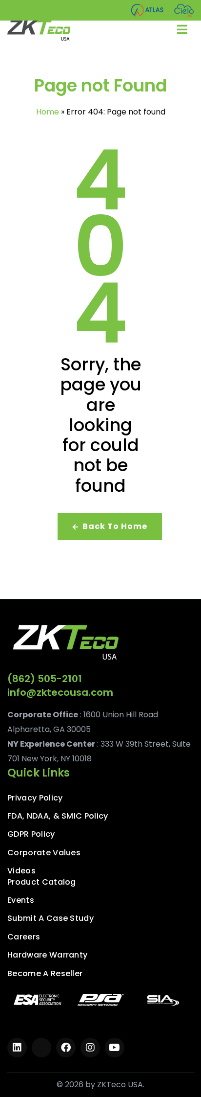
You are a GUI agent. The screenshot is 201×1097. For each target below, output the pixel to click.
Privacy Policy (34, 798)
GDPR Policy (31, 834)
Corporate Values (43, 852)
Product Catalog (41, 882)
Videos (21, 871)
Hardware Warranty (47, 955)
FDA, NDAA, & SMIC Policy (57, 816)
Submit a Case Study (50, 918)
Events (20, 900)
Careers (23, 937)
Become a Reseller (44, 973)
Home (47, 111)
